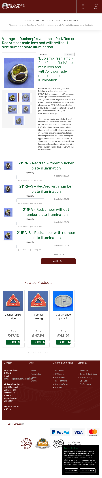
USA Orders (60, 377)
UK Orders (59, 371)
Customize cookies (87, 470)
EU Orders (59, 374)
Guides (34, 377)
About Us (84, 371)
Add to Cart (58, 261)
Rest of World (61, 381)
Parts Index (36, 374)
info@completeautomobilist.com (18, 379)
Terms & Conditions (88, 374)
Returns (58, 387)
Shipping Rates (61, 384)
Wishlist (69, 54)
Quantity (30, 173)
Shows (34, 381)
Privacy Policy (86, 377)
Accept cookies (71, 470)
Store (33, 371)
